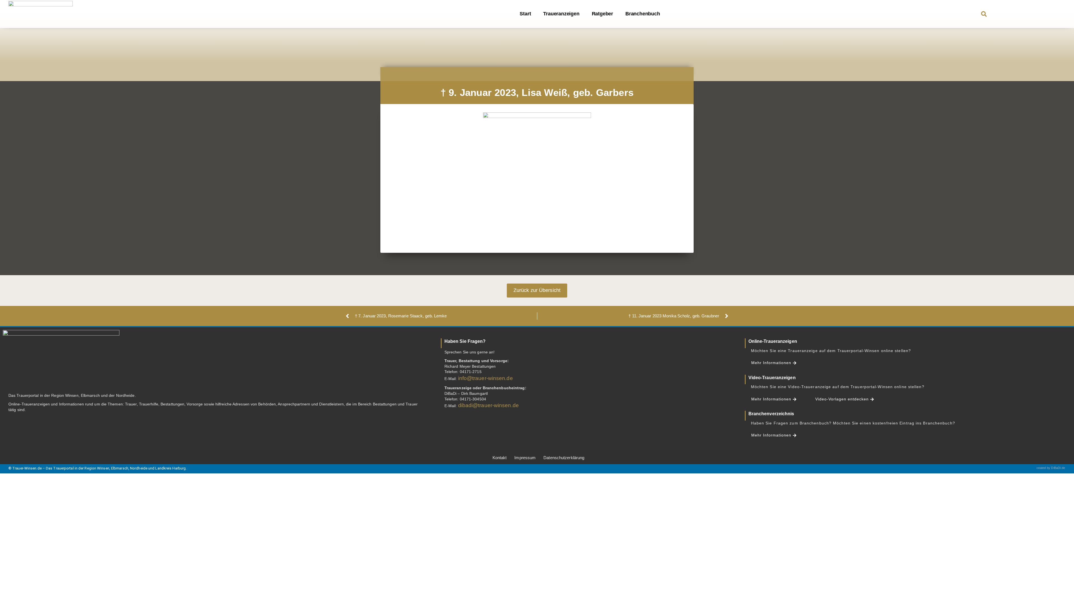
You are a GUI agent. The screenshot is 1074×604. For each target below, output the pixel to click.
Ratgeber (602, 13)
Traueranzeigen (561, 13)
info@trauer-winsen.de (485, 378)
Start (525, 13)
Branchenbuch (642, 13)
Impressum (525, 457)
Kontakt (500, 457)
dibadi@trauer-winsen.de (488, 405)
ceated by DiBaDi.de (1051, 467)
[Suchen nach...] (984, 14)
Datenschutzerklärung (563, 457)
